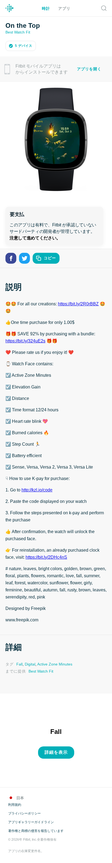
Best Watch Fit (17, 32)
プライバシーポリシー (24, 812)
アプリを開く (89, 68)
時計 (46, 9)
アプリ (64, 9)
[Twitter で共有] (24, 257)
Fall (19, 663)
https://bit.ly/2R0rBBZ (77, 303)
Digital (29, 663)
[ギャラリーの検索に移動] (103, 8)
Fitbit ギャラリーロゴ (9, 8)
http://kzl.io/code (36, 489)
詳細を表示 (56, 751)
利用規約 (14, 803)
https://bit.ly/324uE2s (25, 340)
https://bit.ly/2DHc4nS (46, 556)
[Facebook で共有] (10, 257)
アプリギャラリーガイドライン (31, 820)
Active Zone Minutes (53, 663)
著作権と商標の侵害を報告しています (36, 829)
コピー (50, 257)
